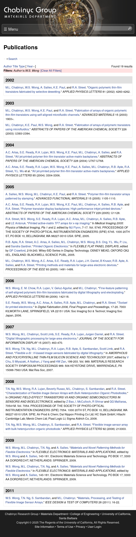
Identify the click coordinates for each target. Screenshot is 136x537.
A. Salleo (46, 87)
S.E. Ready (27, 152)
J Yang (45, 361)
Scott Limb (47, 334)
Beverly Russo (55, 389)
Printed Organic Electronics (50, 246)
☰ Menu (11, 29)
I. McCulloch (83, 401)
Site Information (44, 527)
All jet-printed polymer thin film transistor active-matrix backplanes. (56, 156)
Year (30, 66)
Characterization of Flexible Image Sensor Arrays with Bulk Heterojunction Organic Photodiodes (66, 393)
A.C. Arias (11, 152)
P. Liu (123, 242)
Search (12, 59)
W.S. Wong (32, 87)
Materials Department (54, 514)
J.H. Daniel (92, 261)
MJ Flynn (75, 227)
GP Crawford (17, 250)
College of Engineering (84, 514)
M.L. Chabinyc (14, 87)
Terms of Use (65, 527)
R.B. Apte (117, 167)
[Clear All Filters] (51, 70)
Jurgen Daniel (94, 334)
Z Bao (70, 401)
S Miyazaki (19, 361)
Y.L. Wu (19, 171)
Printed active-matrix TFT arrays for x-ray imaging (59, 223)
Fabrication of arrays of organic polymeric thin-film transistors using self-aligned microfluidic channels (66, 112)
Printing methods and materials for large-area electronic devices (77, 265)
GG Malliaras (118, 401)
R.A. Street (79, 87)
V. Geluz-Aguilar (61, 288)
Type (22, 66)
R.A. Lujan (42, 152)
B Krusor (105, 261)
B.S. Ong (101, 242)
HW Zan (61, 361)
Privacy (80, 527)
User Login (94, 527)
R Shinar (97, 401)
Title (15, 66)
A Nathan (33, 361)
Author (8, 66)
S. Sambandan (88, 349)
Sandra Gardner (21, 246)
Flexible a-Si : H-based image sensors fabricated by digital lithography (59, 353)
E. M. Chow (28, 288)
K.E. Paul (59, 87)
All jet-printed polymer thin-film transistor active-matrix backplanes (73, 171)
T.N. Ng (25, 349)
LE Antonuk (18, 223)
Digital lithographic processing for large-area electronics (41, 338)
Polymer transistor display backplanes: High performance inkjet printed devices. (71, 209)
